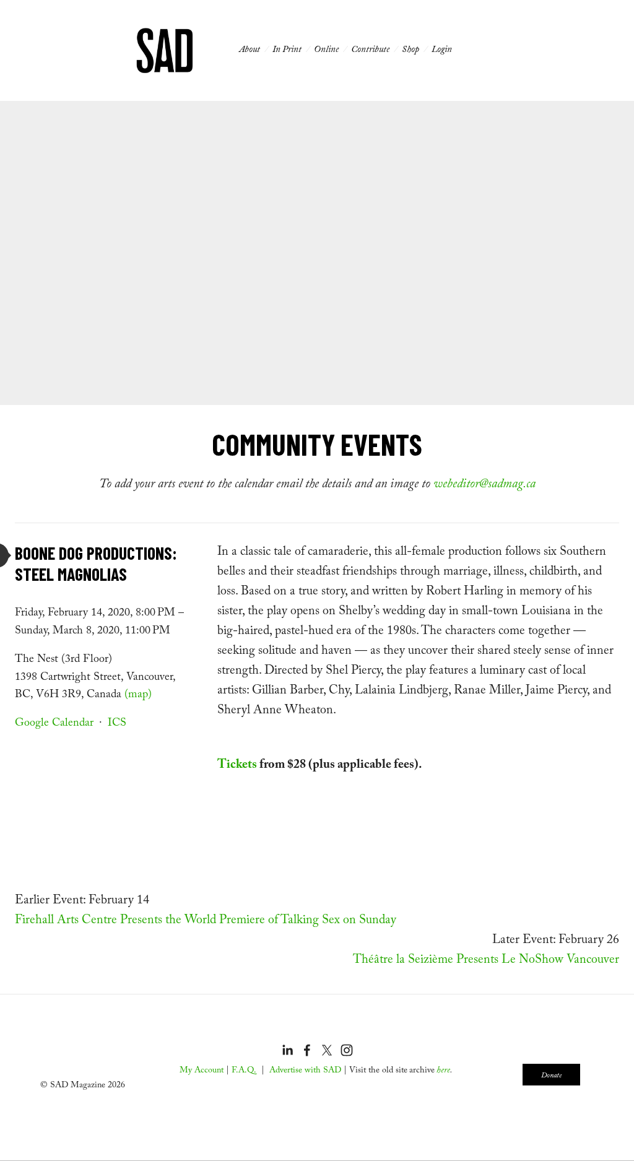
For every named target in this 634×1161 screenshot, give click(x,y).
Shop (410, 51)
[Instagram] (343, 1018)
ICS (117, 724)
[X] (326, 1018)
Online (326, 51)
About (249, 51)
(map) (138, 695)
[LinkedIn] (291, 1018)
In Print (287, 51)
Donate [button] (551, 1076)
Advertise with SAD (305, 1071)
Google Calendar (54, 724)
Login (442, 51)
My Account (202, 1071)
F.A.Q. (244, 1071)
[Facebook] (308, 1018)
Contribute (370, 51)
